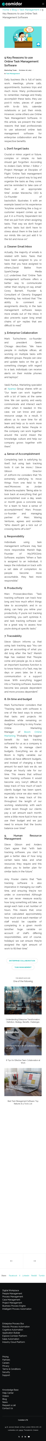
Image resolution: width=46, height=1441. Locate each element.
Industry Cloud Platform (13, 1342)
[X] (19, 1437)
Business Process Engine (14, 1306)
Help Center (8, 1393)
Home (6, 9)
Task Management (29, 9)
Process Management (12, 1296)
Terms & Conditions (11, 1369)
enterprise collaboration (22, 961)
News (5, 1402)
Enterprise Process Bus (13, 1323)
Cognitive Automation (12, 1330)
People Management (12, 1293)
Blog (14, 9)
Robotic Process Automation (16, 1326)
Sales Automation (10, 1339)
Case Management (11, 1299)
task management (23, 967)
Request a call (9, 1405)
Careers (5, 1363)
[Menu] (42, 4)
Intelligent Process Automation (16, 1309)
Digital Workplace (10, 1290)
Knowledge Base (10, 1390)
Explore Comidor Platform (14, 1336)
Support (6, 1375)
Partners (6, 1360)
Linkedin (25, 1276)
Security (6, 1372)
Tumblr (42, 1276)
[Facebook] (22, 1437)
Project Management (12, 1303)
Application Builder (11, 1333)
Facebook (13, 1276)
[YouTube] (29, 1437)
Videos (5, 1396)
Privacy (5, 1366)
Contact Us (7, 1408)
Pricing (5, 1356)
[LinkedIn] (25, 1437)
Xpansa (12, 388)
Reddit (34, 1276)
